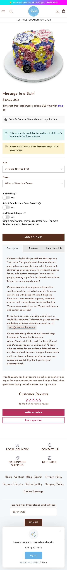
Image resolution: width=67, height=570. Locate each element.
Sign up (33, 525)
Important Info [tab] (54, 251)
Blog (29, 479)
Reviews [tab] (33, 251)
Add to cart (33, 239)
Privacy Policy (53, 479)
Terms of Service (13, 486)
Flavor (5, 179)
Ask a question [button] (33, 422)
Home (8, 479)
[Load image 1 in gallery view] (33, 58)
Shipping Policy (54, 486)
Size (4, 165)
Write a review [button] (33, 414)
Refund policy (34, 486)
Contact (19, 479)
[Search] (12, 13)
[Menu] (3, 13)
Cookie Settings (33, 494)
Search (38, 479)
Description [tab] (13, 251)
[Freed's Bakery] (33, 13)
